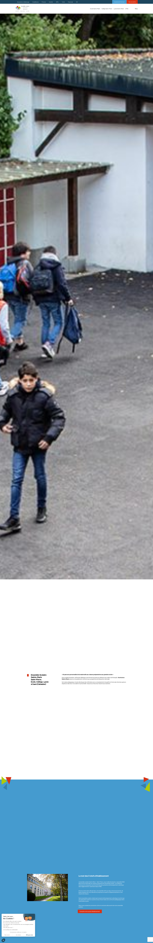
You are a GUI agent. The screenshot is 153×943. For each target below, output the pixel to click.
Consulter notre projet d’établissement (90, 911)
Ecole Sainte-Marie (95, 8)
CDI (77, 2)
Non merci (7, 935)
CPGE (126, 8)
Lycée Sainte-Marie (119, 8)
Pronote (44, 2)
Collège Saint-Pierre (107, 8)
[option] (76, 296)
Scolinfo (51, 2)
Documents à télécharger (23, 2)
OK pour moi (29, 935)
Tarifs (63, 2)
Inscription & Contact (119, 2)
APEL (57, 2)
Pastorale (70, 2)
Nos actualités (132, 2)
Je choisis (18, 935)
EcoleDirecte (36, 2)
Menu (136, 8)
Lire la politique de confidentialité (10, 929)
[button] (3, 940)
